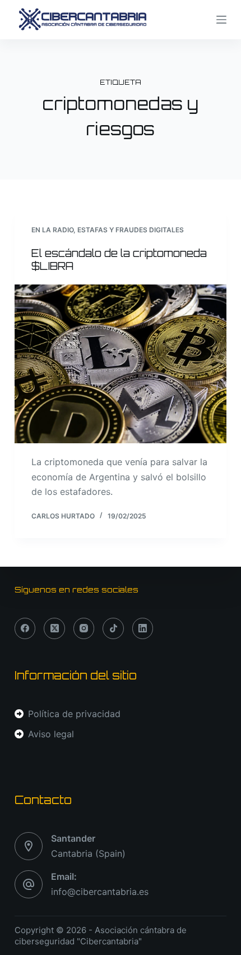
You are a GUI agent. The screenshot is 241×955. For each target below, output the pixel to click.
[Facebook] (25, 628)
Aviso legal (51, 734)
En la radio (52, 230)
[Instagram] (84, 628)
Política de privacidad (74, 713)
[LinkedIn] (143, 628)
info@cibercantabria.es (100, 891)
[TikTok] (113, 628)
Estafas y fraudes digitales (130, 230)
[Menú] (221, 20)
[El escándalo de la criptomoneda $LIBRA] (120, 364)
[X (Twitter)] (54, 628)
